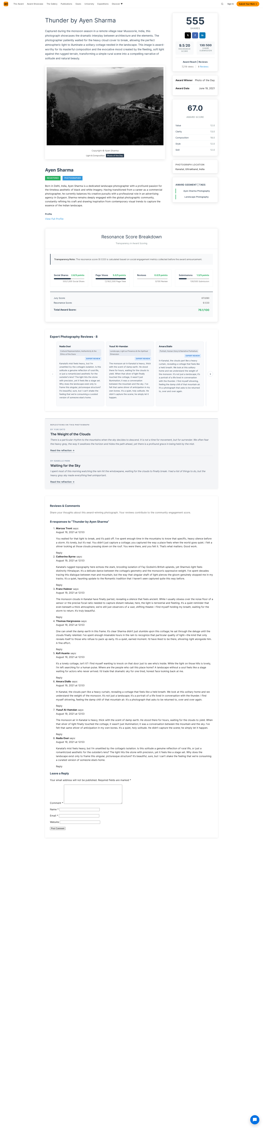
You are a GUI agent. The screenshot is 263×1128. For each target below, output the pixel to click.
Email (54, 815)
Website (54, 822)
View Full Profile (54, 218)
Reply (59, 552)
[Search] (222, 4)
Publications (66, 4)
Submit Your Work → (248, 4)
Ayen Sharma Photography (196, 191)
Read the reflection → (62, 450)
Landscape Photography (196, 197)
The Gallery (52, 4)
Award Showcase (35, 4)
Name (54, 809)
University (89, 4)
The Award (18, 4)
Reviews (204, 66)
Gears (78, 4)
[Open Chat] (254, 1119)
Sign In (230, 4)
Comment (56, 802)
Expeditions (103, 4)
